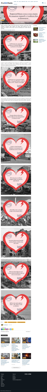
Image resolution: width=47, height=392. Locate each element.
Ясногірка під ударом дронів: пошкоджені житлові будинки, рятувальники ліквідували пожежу (26, 362)
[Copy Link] (12, 329)
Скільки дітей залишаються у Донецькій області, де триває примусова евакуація (26, 346)
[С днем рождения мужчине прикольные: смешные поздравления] (35, 35)
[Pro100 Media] (7, 3)
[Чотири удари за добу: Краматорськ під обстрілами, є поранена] (16, 356)
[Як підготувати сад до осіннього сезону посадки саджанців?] (35, 29)
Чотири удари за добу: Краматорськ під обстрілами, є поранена (16, 361)
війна (6, 322)
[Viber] (7, 329)
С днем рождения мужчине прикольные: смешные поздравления (42, 34)
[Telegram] (11, 329)
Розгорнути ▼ (28, 331)
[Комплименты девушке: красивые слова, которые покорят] (35, 40)
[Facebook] (2, 329)
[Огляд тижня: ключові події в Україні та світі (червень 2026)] (5, 340)
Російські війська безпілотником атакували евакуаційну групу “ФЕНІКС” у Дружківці (5, 362)
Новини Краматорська (21, 322)
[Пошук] (45, 3)
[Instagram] (5, 329)
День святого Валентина (12, 322)
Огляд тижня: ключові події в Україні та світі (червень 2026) (5, 345)
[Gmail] (9, 329)
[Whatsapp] (3, 329)
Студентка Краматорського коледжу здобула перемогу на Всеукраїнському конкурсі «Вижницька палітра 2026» (15, 347)
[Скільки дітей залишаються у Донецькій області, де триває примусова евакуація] (26, 340)
